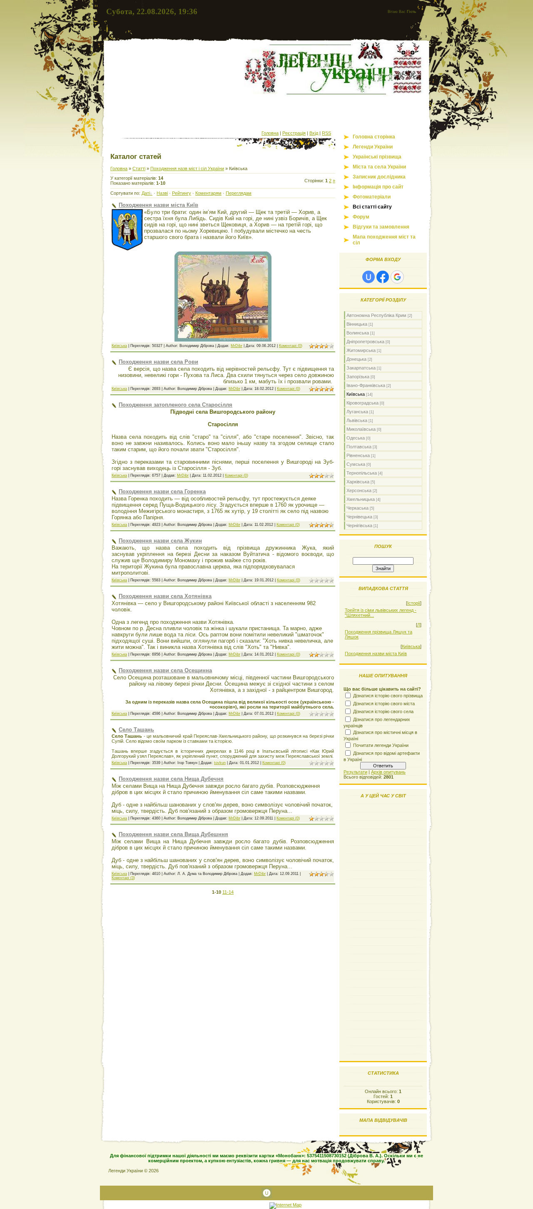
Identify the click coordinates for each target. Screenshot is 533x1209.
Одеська (355, 437)
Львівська (356, 420)
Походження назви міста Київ (158, 205)
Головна (270, 133)
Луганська (357, 411)
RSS (326, 133)
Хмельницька (360, 499)
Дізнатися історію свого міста (384, 703)
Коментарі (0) (290, 346)
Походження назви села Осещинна (165, 670)
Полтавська (358, 446)
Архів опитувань (388, 771)
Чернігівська (359, 525)
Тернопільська (361, 472)
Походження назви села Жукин (160, 541)
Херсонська (358, 490)
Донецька (356, 359)
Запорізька (357, 376)
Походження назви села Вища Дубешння (173, 834)
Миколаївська (361, 429)
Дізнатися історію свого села (383, 711)
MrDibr (236, 346)
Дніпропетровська (365, 341)
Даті (146, 193)
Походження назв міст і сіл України (187, 168)
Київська (119, 346)
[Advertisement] (266, 111)
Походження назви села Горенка (162, 491)
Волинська (357, 332)
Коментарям (208, 193)
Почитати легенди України (380, 745)
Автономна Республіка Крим (376, 315)
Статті (138, 168)
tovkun (220, 763)
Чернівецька (359, 516)
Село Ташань (136, 729)
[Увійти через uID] (368, 277)
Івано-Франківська (365, 385)
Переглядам (239, 193)
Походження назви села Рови (158, 362)
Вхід (313, 133)
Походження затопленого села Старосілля (175, 405)
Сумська (355, 464)
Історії (413, 603)
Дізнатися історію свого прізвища (388, 695)
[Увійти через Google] (397, 277)
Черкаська (357, 507)
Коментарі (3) (123, 878)
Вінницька (356, 324)
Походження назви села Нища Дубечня (171, 779)
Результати (355, 771)
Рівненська (358, 455)
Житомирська (361, 350)
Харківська (357, 481)
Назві (162, 193)
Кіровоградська (362, 402)
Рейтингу (181, 193)
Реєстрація (294, 133)
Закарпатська (361, 367)
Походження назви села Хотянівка (165, 596)
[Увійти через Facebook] (382, 277)
